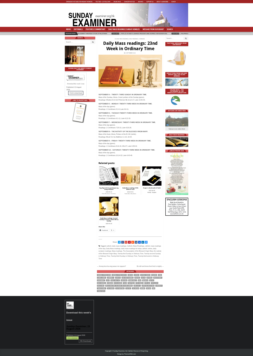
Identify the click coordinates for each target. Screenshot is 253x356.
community (111, 278)
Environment (100, 280)
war (153, 288)
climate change (101, 278)
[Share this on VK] (136, 242)
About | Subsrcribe (162, 2)
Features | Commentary (95, 29)
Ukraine (143, 288)
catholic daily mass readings (116, 246)
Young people (101, 291)
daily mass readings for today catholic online (136, 248)
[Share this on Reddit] (132, 242)
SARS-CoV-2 (137, 286)
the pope (128, 288)
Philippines (131, 283)
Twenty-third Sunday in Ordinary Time (124, 256)
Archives (140, 2)
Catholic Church (145, 275)
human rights (132, 280)
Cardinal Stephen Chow (103, 275)
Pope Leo (147, 283)
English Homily (158, 278)
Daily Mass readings (113, 248)
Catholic (136, 275)
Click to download (75, 93)
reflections (100, 286)
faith (107, 280)
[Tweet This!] (119, 242)
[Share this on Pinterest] (129, 242)
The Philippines (120, 288)
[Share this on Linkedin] (142, 242)
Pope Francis (139, 283)
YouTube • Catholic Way (103, 2)
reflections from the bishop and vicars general (119, 286)
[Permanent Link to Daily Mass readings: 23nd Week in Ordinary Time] (130, 72)
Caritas (130, 275)
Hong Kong (124, 280)
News (68, 29)
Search (173, 2)
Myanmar (109, 283)
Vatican (149, 288)
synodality (159, 286)
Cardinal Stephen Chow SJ (119, 275)
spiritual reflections (148, 286)
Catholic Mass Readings (135, 246)
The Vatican (136, 288)
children (154, 275)
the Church (111, 288)
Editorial (149, 278)
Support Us (149, 2)
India (139, 280)
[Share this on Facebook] (122, 242)
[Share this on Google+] (126, 242)
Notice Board (117, 283)
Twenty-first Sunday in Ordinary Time (130, 253)
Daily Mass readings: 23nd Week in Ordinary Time (130, 46)
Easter (143, 278)
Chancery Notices (129, 2)
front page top (115, 280)
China (159, 275)
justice (152, 280)
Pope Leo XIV (154, 283)
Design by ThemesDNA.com (126, 354)
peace (124, 283)
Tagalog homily (101, 288)
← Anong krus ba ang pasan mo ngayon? (111, 266)
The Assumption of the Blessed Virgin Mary (138, 251)
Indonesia (145, 280)
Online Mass (117, 2)
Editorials (78, 29)
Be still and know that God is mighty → (150, 266)
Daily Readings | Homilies (137, 39)
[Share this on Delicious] (146, 242)
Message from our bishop (153, 29)
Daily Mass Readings (122, 39)
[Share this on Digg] (139, 242)
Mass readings (117, 251)
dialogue (137, 278)
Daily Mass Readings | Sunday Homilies (124, 29)
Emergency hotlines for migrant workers (79, 2)
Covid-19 (118, 278)
